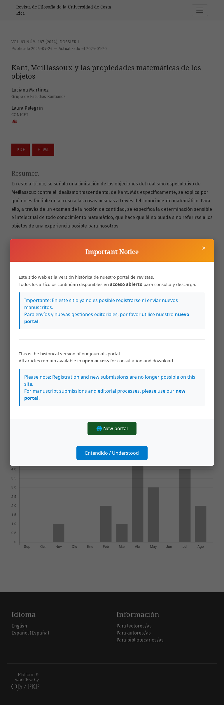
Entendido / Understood (112, 453)
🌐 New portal (112, 428)
